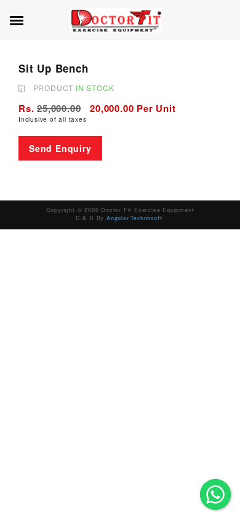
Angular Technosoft (134, 218)
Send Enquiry (60, 148)
